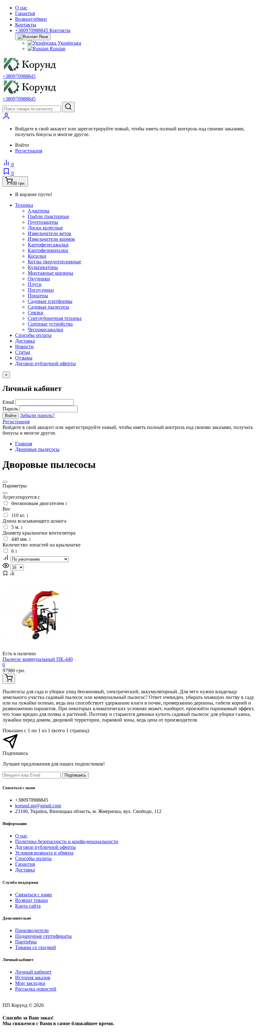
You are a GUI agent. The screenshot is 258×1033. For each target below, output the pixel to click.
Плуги (35, 284)
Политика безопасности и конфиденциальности (66, 841)
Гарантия (25, 13)
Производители (32, 930)
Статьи (22, 352)
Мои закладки (30, 983)
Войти (10, 415)
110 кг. (19, 515)
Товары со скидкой (35, 947)
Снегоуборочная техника (54, 318)
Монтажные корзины (50, 273)
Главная (23, 443)
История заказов (32, 977)
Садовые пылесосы (48, 307)
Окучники (39, 278)
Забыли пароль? (37, 415)
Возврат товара (31, 900)
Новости (24, 346)
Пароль (10, 408)
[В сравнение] (12, 574)
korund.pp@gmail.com (38, 805)
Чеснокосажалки (45, 329)
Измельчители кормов (51, 239)
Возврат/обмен (31, 19)
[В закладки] (5, 574)
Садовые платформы (50, 301)
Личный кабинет (33, 972)
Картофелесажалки (48, 244)
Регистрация (28, 150)
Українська (68, 43)
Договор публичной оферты (45, 363)
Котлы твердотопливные (54, 261)
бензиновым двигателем (38, 503)
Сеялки (35, 312)
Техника (24, 205)
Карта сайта (28, 906)
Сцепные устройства (50, 324)
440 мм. (20, 539)
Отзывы (23, 357)
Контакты (25, 24)
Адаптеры (38, 210)
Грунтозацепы (43, 222)
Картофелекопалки (48, 250)
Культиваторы (43, 267)
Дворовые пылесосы (37, 449)
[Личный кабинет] (6, 118)
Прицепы (38, 295)
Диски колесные (45, 227)
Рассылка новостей (35, 989)
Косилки (37, 256)
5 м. (16, 527)
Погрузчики (41, 290)
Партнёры (26, 941)
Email (8, 402)
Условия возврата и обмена (44, 852)
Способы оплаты (33, 335)
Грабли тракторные (48, 216)
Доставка (25, 340)
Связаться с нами (33, 894)
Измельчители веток (49, 233)
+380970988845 (19, 76)
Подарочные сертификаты (43, 936)
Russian (56, 48)
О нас (21, 7)
